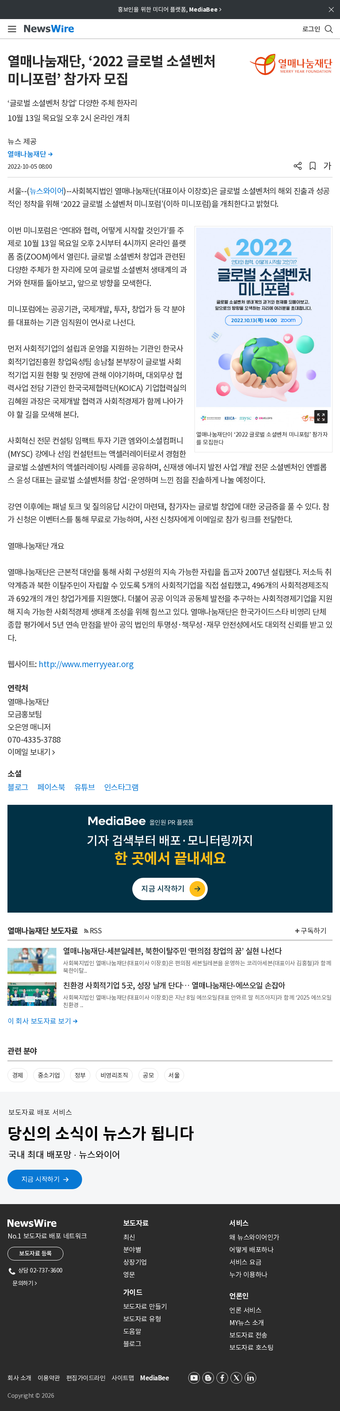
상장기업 (135, 1262)
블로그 (132, 1344)
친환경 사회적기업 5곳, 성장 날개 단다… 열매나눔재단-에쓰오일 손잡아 (174, 986)
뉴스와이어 (46, 191)
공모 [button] (148, 1075)
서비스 (239, 1223)
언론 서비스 (245, 1310)
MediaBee (154, 1378)
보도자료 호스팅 (251, 1347)
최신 (129, 1237)
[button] (298, 166)
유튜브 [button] (84, 787)
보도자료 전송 (248, 1335)
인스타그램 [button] (121, 787)
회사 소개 (19, 1378)
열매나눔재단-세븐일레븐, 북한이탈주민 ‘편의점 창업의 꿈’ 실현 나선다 (172, 951)
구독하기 (313, 930)
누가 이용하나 (248, 1274)
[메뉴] (10, 29)
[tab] (173, 1223)
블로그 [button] (17, 787)
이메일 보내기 (31, 752)
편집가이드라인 (86, 1378)
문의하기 (24, 1283)
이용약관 (49, 1378)
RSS (96, 930)
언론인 (239, 1296)
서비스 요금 (245, 1262)
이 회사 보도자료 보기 (42, 1021)
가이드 (132, 1292)
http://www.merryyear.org (86, 664)
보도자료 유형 (142, 1319)
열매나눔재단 (29, 154)
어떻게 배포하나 (251, 1250)
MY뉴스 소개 (246, 1323)
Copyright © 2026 (30, 1395)
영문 (129, 1274)
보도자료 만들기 (145, 1306)
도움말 (132, 1331)
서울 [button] (174, 1075)
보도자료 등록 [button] (35, 1253)
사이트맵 (123, 1378)
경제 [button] (17, 1075)
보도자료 (136, 1223)
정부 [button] (80, 1075)
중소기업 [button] (49, 1075)
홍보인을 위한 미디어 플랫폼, (169, 9)
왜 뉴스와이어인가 (254, 1237)
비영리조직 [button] (114, 1075)
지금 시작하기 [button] (41, 1179)
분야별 (132, 1250)
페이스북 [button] (51, 787)
